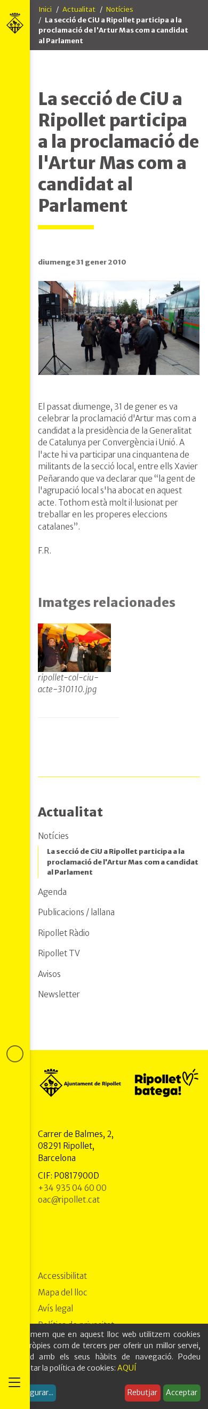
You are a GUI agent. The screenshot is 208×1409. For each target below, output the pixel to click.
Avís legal (55, 1308)
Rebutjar (142, 1392)
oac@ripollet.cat (69, 1200)
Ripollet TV (59, 953)
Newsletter (59, 994)
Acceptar (181, 1392)
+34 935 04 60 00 (72, 1188)
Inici (45, 9)
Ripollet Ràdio (64, 933)
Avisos (49, 974)
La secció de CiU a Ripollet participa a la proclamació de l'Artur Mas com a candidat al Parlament (122, 862)
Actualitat (78, 9)
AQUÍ (127, 1368)
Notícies (119, 9)
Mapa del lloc (62, 1292)
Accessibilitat (62, 1276)
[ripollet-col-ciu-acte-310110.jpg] (74, 647)
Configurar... (32, 1392)
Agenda (52, 892)
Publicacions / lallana (76, 912)
